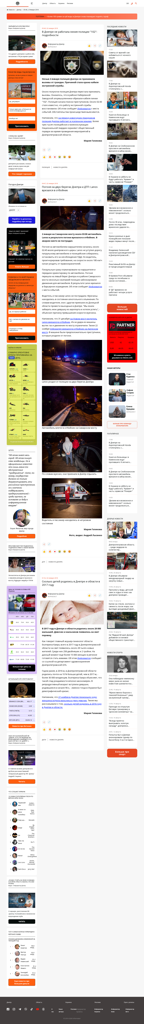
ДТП (43, 562)
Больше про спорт (122, 753)
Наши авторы (61, 1010)
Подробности (22, 61)
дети (44, 740)
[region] (21, 216)
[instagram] (14, 1009)
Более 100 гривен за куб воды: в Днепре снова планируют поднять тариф (78, 16)
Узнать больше (22, 267)
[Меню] (31, 3)
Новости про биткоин (22, 726)
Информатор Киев (115, 1010)
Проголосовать (22, 126)
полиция (46, 167)
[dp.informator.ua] (17, 3)
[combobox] (14, 210)
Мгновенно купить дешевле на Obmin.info (122, 356)
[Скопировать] (100, 46)
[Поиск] (136, 3)
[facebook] (8, 1009)
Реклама (70, 3)
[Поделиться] (95, 46)
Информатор (84, 108)
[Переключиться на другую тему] (132, 3)
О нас (52, 1010)
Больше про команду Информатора (122, 425)
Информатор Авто (130, 1010)
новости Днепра (60, 167)
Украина (61, 3)
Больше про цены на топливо (22, 667)
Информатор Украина (98, 1010)
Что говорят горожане (22, 174)
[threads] (43, 1009)
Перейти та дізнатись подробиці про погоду (22, 220)
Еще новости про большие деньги (21, 982)
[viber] (25, 1009)
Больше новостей (122, 308)
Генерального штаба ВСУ (25, 442)
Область (53, 3)
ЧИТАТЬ (22, 921)
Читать (22, 781)
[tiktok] (31, 1009)
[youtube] (37, 1009)
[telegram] (20, 1009)
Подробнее (22, 536)
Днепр (44, 3)
